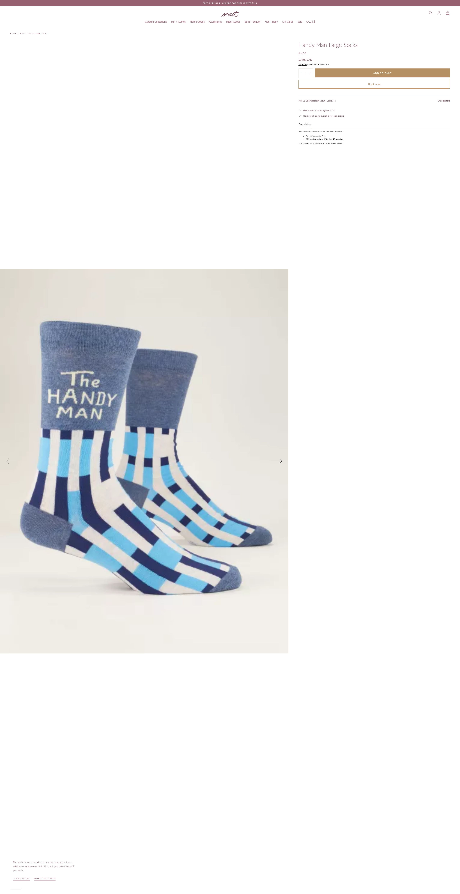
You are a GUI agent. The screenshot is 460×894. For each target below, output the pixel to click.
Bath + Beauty (252, 21)
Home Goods (197, 21)
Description (304, 124)
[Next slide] (277, 461)
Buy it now (374, 84)
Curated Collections (156, 21)
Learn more (21, 878)
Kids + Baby (271, 21)
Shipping (302, 64)
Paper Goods (233, 21)
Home (13, 33)
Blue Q (302, 53)
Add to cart (382, 73)
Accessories (215, 21)
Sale (300, 21)
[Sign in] (439, 13)
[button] (430, 13)
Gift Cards (287, 21)
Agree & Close (45, 878)
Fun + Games (178, 21)
